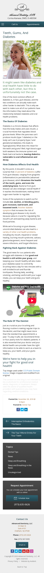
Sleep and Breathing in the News (19, 466)
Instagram (31, 551)
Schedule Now (23, 498)
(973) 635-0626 (25, 535)
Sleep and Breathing (17, 461)
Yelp (27, 551)
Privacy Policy (13, 561)
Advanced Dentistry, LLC (27, 556)
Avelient (33, 561)
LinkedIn (20, 551)
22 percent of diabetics (25, 172)
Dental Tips (26, 405)
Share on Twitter (22, 409)
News (10, 456)
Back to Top (22, 567)
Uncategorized (14, 472)
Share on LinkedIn (26, 409)
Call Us (15, 24)
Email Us (22, 545)
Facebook (12, 551)
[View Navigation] (3, 24)
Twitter (16, 551)
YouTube (24, 551)
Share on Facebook (18, 409)
